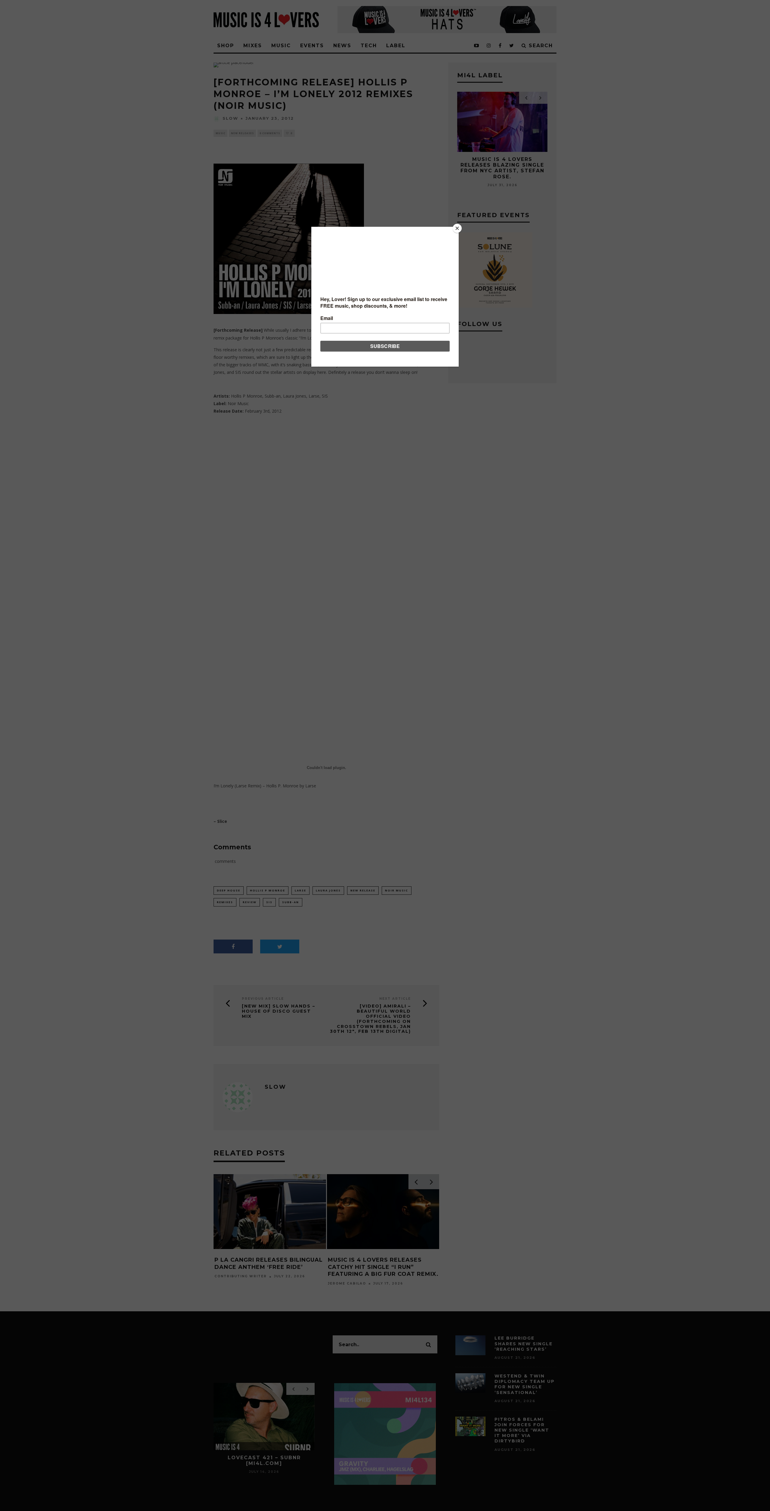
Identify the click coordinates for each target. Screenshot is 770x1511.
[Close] (457, 228)
